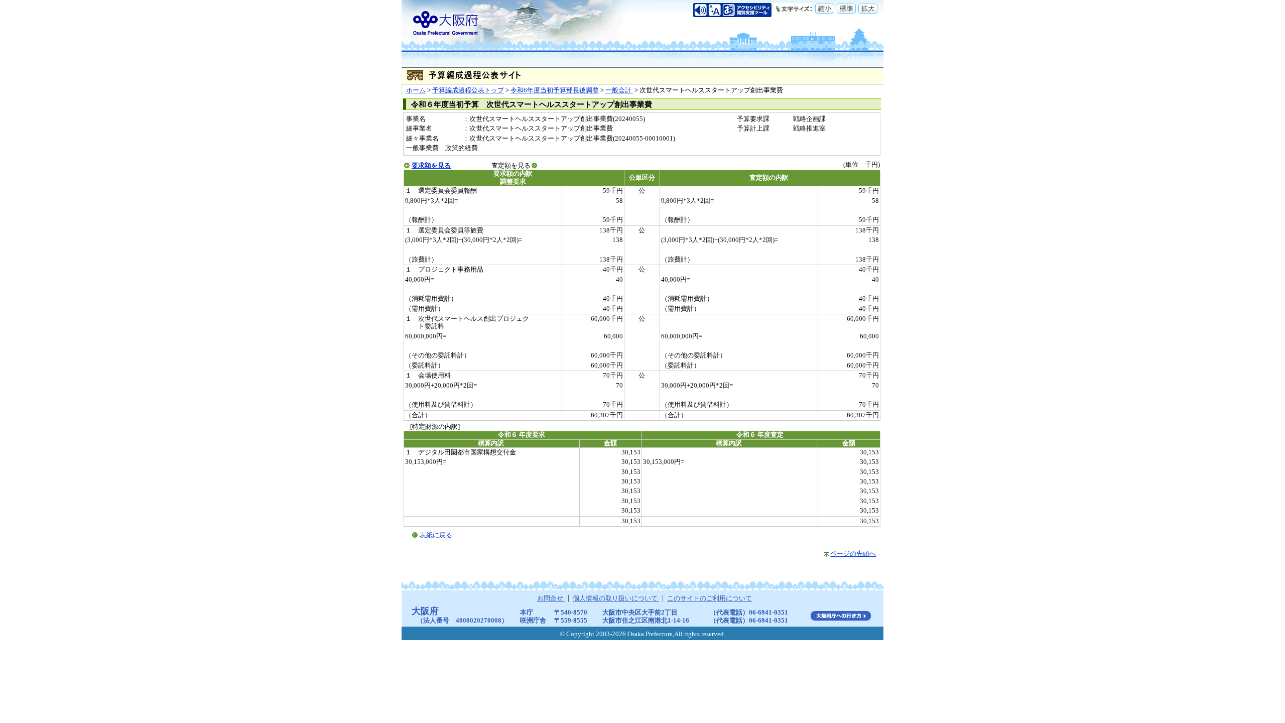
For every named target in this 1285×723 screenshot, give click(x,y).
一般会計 (619, 90)
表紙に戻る (436, 535)
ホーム (416, 90)
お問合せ (551, 598)
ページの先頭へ (853, 553)
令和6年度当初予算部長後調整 (554, 90)
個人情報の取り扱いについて (616, 598)
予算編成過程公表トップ (468, 90)
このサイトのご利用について (709, 598)
